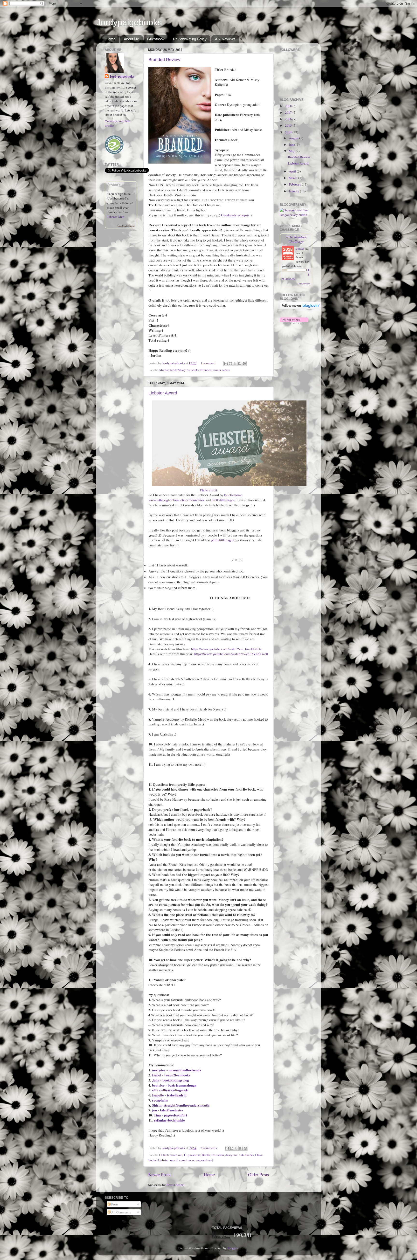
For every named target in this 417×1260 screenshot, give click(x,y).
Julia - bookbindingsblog (170, 1080)
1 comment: (209, 363)
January (294, 191)
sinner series (221, 370)
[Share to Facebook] (239, 363)
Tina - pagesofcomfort (170, 1115)
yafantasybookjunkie (169, 1120)
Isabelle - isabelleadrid (169, 1095)
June (292, 144)
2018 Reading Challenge (296, 239)
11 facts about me (170, 1155)
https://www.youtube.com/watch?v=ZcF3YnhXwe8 (231, 653)
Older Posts (258, 1174)
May (292, 151)
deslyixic (231, 1155)
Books (206, 1155)
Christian (218, 1155)
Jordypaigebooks (129, 22)
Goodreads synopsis (235, 215)
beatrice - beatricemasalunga (174, 1085)
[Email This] (225, 363)
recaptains (160, 1100)
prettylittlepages (223, 499)
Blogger (232, 1248)
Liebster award (168, 1160)
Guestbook (156, 39)
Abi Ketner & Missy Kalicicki (179, 370)
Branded (206, 370)
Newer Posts (159, 1174)
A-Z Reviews (225, 39)
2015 (288, 125)
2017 (288, 112)
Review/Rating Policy (190, 39)
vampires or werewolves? (196, 1160)
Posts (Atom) (175, 1185)
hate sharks (246, 1155)
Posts (114, 1204)
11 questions (192, 1155)
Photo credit (208, 490)
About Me (131, 39)
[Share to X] (235, 363)
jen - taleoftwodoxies (167, 1110)
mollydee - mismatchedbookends (176, 1070)
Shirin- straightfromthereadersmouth (180, 1105)
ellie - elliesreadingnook (170, 1090)
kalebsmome (233, 494)
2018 (288, 106)
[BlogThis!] (230, 363)
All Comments (121, 1212)
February (295, 184)
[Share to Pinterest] (244, 363)
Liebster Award (162, 393)
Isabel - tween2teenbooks (171, 1075)
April (293, 171)
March (293, 178)
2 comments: (209, 1148)
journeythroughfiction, (164, 499)
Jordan (300, 248)
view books (304, 283)
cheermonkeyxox (192, 499)
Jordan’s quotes (119, 184)
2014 (288, 132)
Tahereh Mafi (116, 216)
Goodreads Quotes (126, 225)
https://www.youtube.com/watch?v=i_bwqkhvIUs (226, 649)
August (294, 138)
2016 (288, 119)
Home (110, 39)
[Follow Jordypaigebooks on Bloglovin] (300, 308)
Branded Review (164, 59)
